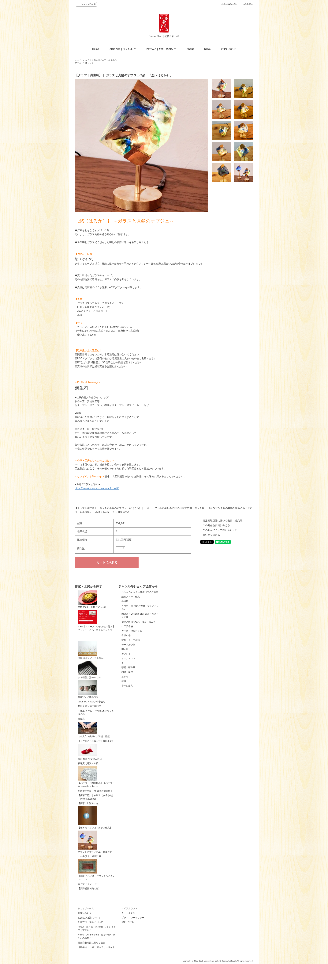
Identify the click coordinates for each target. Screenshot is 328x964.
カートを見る (128, 913)
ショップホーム (86, 908)
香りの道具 (127, 685)
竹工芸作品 (127, 626)
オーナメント (128, 658)
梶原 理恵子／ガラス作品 (90, 658)
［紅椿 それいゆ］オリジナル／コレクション (96, 878)
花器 (123, 681)
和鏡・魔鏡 (127, 672)
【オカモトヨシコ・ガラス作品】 (95, 827)
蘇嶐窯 (81, 718)
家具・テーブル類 (130, 640)
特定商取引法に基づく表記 (91, 942)
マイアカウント (229, 3)
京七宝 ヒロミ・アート (89, 884)
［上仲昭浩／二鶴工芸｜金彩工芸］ (96, 741)
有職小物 (126, 635)
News (207, 49)
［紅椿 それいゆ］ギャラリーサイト (96, 947)
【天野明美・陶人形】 (89, 888)
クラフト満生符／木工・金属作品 (101, 60)
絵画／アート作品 (130, 596)
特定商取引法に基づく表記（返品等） (224, 520)
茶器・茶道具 (128, 667)
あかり (124, 676)
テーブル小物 (128, 644)
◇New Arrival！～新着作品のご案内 (139, 592)
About (190, 49)
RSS (123, 922)
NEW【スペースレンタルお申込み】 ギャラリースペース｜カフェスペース (96, 630)
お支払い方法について (89, 917)
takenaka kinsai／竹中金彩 (91, 701)
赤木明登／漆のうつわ (89, 677)
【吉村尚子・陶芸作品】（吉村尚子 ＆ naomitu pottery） (96, 785)
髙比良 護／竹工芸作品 (89, 706)
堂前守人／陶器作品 (88, 697)
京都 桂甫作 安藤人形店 (90, 759)
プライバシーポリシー (132, 917)
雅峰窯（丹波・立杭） (89, 763)
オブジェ (89, 63)
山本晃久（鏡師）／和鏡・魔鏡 (94, 736)
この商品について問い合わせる (220, 530)
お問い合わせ (228, 49)
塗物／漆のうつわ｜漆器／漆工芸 (138, 621)
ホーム (78, 60)
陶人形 (124, 649)
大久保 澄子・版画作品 (89, 856)
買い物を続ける (211, 534)
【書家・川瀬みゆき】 (89, 803)
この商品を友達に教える (216, 525)
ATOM (131, 922)
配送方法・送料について (90, 922)
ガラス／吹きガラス (131, 631)
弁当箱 (124, 601)
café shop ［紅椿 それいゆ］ (92, 607)
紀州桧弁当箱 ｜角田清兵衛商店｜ (95, 790)
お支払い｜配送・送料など (161, 49)
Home (95, 49)
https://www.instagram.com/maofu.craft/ (97, 488)
